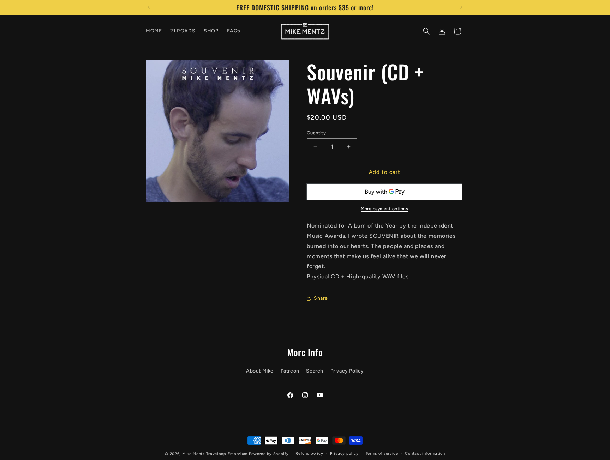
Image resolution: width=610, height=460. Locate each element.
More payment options (384, 208)
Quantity (316, 132)
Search (314, 371)
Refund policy (309, 453)
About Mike (260, 371)
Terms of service (382, 453)
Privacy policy (344, 453)
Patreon (290, 371)
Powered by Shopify (269, 454)
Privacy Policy (347, 371)
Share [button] (321, 298)
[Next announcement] (461, 7)
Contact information (425, 453)
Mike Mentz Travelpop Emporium (214, 454)
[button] (426, 31)
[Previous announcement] (148, 7)
